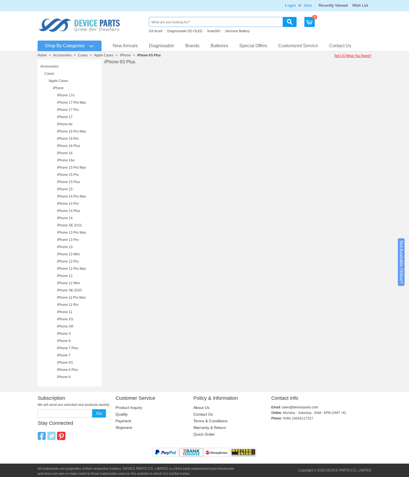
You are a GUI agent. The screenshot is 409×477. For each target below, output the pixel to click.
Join (308, 5)
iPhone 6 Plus (67, 370)
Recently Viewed (333, 5)
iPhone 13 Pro (68, 240)
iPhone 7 (64, 355)
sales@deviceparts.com (300, 407)
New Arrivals (125, 45)
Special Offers (253, 45)
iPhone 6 (64, 377)
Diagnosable (161, 45)
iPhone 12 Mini (68, 283)
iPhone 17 (65, 117)
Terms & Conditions (210, 421)
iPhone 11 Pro (67, 305)
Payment (123, 421)
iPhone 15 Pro (68, 175)
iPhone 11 (64, 312)
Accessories (62, 55)
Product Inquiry (128, 407)
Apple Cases (104, 55)
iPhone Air (65, 124)
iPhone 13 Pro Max (71, 232)
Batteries (219, 45)
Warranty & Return (209, 427)
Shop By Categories (65, 45)
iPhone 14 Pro (68, 204)
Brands (192, 45)
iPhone (125, 55)
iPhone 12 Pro (68, 261)
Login (290, 5)
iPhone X (64, 334)
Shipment (123, 427)
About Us (201, 407)
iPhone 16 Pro (68, 139)
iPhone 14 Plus (68, 211)
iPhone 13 (65, 247)
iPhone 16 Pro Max (71, 131)
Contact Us (340, 45)
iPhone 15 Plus (68, 182)
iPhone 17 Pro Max (71, 102)
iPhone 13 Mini (68, 254)
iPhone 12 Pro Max (71, 269)
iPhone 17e (66, 95)
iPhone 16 (65, 153)
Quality (121, 414)
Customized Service (298, 45)
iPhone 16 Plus (68, 146)
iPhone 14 (65, 218)
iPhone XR (65, 326)
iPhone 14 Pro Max (71, 196)
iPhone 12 (65, 276)
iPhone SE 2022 (69, 225)
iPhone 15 (65, 189)
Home (42, 55)
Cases (83, 55)
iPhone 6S (65, 362)
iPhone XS (65, 319)
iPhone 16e (66, 160)
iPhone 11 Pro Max (71, 297)
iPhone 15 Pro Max (71, 167)
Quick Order (204, 434)
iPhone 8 (64, 341)
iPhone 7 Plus (67, 348)
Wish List (360, 5)
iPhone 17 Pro (68, 110)
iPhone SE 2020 (69, 290)
